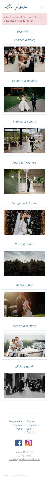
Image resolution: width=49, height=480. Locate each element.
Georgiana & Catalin (24, 203)
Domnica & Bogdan (24, 81)
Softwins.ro (22, 475)
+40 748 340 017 (24, 455)
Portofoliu (17, 425)
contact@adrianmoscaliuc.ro (24, 459)
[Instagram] (29, 442)
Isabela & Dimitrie (24, 326)
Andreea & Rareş (24, 40)
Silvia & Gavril (25, 366)
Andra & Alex (24, 285)
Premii (19, 428)
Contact (31, 432)
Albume (31, 421)
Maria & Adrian (24, 244)
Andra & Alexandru (25, 162)
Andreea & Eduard (24, 122)
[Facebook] (19, 442)
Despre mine (15, 421)
